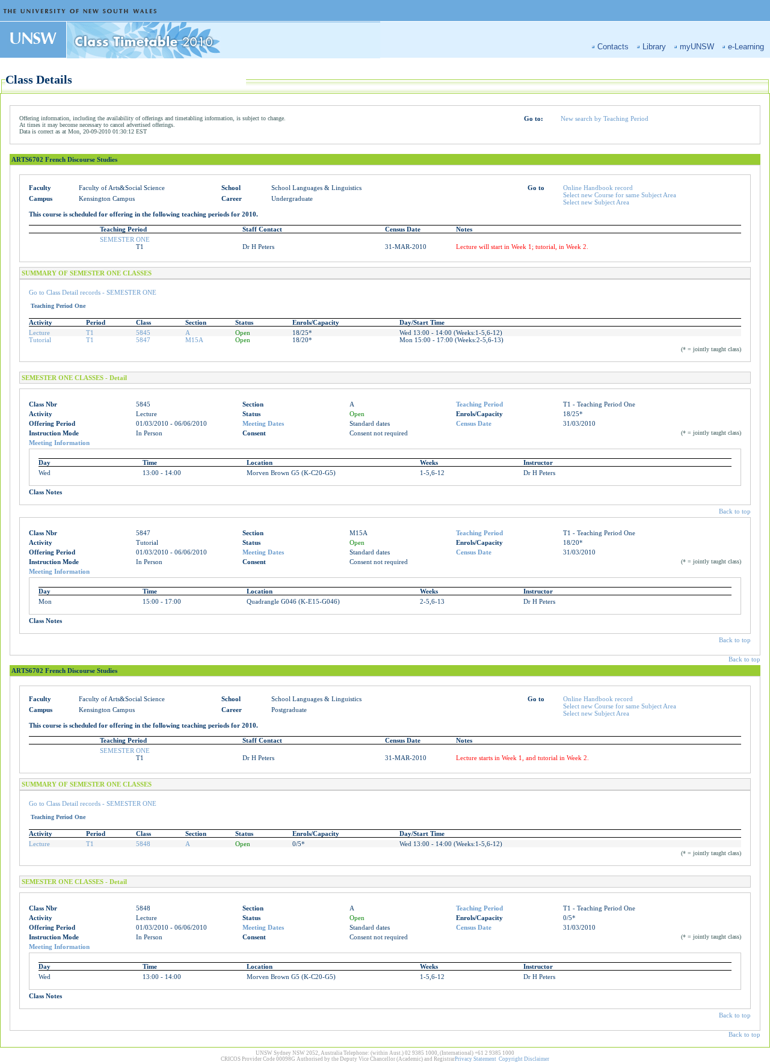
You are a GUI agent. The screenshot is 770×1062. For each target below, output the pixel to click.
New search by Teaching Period (604, 118)
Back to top (735, 511)
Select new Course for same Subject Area (619, 194)
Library (654, 46)
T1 (90, 332)
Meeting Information (59, 442)
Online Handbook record (598, 187)
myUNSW (697, 46)
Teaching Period (479, 404)
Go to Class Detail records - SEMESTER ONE (92, 292)
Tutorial (40, 339)
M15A (194, 339)
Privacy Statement (475, 1059)
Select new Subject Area (596, 202)
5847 (143, 339)
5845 (143, 332)
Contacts (613, 46)
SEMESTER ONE (125, 239)
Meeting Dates (263, 423)
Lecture (39, 332)
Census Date (473, 423)
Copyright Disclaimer (524, 1059)
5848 (143, 843)
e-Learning (746, 46)
